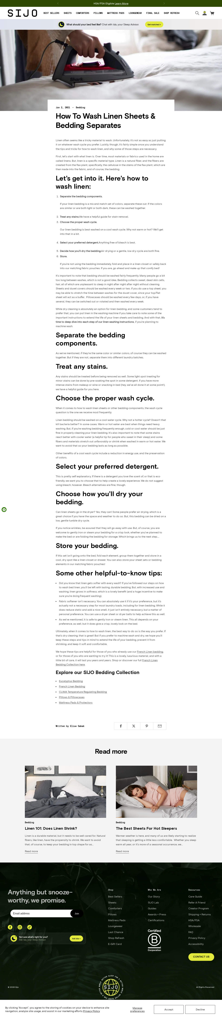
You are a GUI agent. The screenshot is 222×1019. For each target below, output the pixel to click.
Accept (168, 1009)
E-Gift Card (115, 943)
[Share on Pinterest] (146, 726)
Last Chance (115, 932)
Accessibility (196, 943)
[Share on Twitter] (133, 726)
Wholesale (194, 926)
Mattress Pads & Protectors (75, 702)
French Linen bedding (150, 651)
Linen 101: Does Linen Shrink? (51, 828)
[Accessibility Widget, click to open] (4, 509)
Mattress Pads (115, 13)
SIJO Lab (153, 902)
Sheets (68, 13)
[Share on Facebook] (120, 726)
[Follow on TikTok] (29, 927)
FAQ (190, 932)
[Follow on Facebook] (10, 927)
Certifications (156, 920)
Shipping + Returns (199, 914)
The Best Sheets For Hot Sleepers (146, 828)
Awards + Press (157, 914)
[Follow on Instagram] (19, 927)
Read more (31, 851)
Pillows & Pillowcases (72, 697)
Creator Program (198, 908)
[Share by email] (159, 726)
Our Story (154, 896)
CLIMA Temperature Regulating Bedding (83, 691)
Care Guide (195, 896)
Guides (152, 908)
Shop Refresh (171, 13)
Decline (200, 1009)
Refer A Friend (196, 902)
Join (77, 913)
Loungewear (135, 13)
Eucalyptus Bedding (71, 680)
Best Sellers (51, 13)
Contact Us (201, 956)
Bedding (80, 107)
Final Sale (152, 13)
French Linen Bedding (72, 686)
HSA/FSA (194, 920)
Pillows (98, 13)
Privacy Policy (91, 1011)
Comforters (82, 13)
